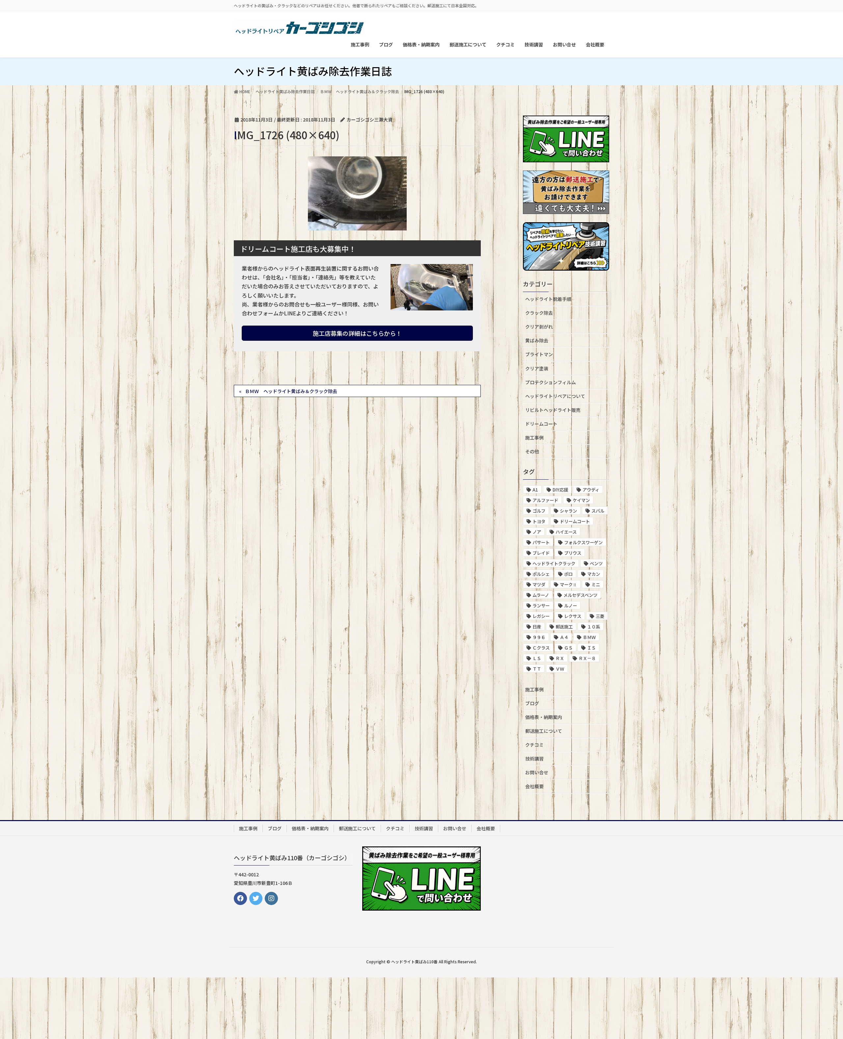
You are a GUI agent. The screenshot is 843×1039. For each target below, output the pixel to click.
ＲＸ (560, 658)
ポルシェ (541, 574)
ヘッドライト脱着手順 (548, 299)
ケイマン (581, 500)
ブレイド (541, 553)
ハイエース (566, 532)
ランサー (541, 605)
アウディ (591, 490)
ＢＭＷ (589, 637)
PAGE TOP (818, 1001)
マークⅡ (568, 584)
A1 (535, 490)
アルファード (545, 500)
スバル (597, 511)
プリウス (572, 553)
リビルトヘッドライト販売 (553, 410)
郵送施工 (564, 627)
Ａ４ (564, 637)
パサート (541, 542)
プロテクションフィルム (550, 382)
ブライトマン (539, 354)
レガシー (541, 616)
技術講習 (534, 758)
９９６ (538, 637)
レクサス (572, 616)
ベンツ (596, 563)
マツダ (538, 584)
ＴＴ (536, 669)
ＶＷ (560, 669)
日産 (536, 627)
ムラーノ (540, 595)
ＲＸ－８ (587, 658)
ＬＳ (536, 658)
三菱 (600, 616)
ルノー (570, 605)
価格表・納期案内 (543, 717)
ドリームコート (541, 423)
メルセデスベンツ (580, 595)
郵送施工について (543, 731)
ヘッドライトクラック (553, 563)
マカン (593, 574)
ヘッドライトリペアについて (555, 396)
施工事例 (534, 437)
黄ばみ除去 (536, 340)
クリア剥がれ (539, 326)
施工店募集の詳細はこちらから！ (357, 333)
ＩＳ (591, 648)
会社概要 (534, 786)
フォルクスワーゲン (583, 542)
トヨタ (538, 521)
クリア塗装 (536, 368)
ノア (536, 532)
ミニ (595, 584)
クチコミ (534, 744)
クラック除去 (539, 312)
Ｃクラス (541, 648)
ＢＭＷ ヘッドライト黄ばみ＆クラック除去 (291, 391)
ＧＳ (568, 648)
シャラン (568, 511)
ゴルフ (538, 511)
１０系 (593, 627)
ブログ (532, 703)
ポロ (568, 574)
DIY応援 (560, 490)
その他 (532, 451)
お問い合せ (536, 772)
